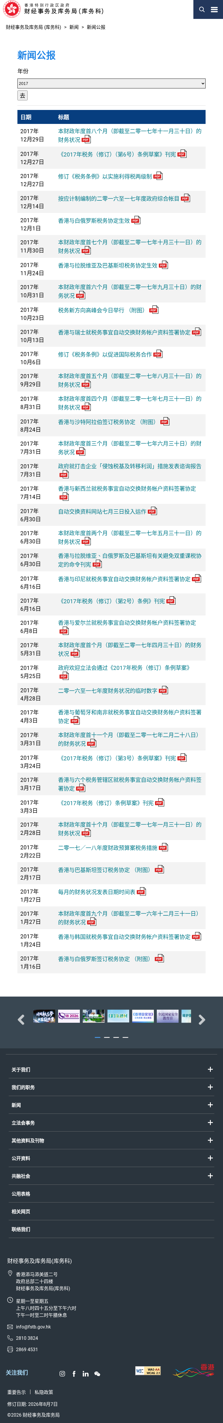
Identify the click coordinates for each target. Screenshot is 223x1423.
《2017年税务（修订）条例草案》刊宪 (106, 803)
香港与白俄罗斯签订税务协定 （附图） (105, 959)
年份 (22, 71)
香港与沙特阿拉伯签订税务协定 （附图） (108, 422)
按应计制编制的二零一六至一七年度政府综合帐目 (118, 198)
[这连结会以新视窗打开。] (44, 1016)
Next (200, 1019)
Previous (23, 1019)
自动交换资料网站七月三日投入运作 (102, 511)
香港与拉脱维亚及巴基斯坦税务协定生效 (107, 265)
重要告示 (16, 1392)
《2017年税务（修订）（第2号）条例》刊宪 (111, 601)
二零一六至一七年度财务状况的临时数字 (107, 691)
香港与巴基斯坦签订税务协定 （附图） (105, 870)
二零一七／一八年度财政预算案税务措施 (107, 848)
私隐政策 (44, 1392)
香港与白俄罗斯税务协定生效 (94, 221)
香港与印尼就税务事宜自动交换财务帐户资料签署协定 (124, 579)
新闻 (74, 27)
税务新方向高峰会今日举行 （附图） (103, 310)
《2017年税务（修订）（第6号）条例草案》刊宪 (117, 154)
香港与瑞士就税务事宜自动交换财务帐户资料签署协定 (124, 332)
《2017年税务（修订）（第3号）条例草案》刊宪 (117, 758)
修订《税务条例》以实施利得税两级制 (105, 176)
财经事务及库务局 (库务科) (33, 27)
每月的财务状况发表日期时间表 (96, 892)
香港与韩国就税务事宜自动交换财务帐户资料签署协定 (124, 937)
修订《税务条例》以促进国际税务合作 (105, 354)
